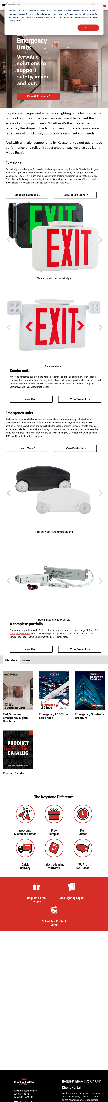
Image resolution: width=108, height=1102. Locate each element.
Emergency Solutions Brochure (89, 716)
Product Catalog (14, 773)
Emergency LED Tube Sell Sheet (53, 716)
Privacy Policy (15, 20)
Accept (88, 27)
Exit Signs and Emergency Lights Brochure (15, 718)
